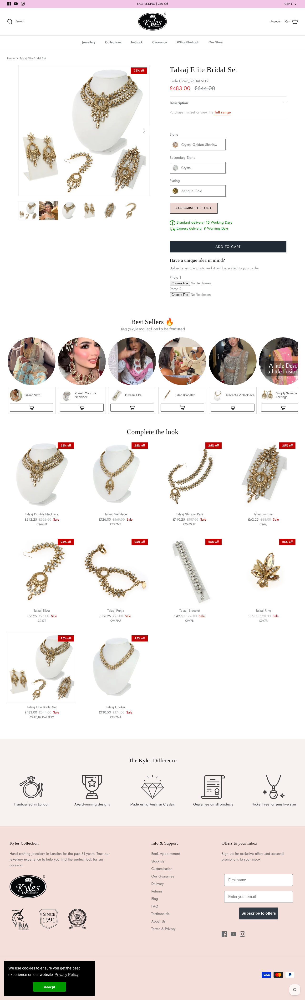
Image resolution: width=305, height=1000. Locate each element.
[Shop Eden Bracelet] (182, 408)
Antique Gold (191, 191)
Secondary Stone (182, 157)
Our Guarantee (162, 876)
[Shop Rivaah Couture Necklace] (82, 408)
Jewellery (89, 42)
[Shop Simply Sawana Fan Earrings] (283, 408)
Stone (174, 134)
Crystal (186, 167)
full (218, 112)
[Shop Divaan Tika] (132, 408)
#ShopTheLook (188, 42)
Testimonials (160, 913)
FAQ (154, 906)
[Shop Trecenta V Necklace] (232, 408)
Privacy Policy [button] (67, 975)
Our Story (215, 42)
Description (179, 103)
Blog (154, 898)
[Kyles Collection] (152, 22)
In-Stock (137, 42)
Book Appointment (165, 853)
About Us (158, 921)
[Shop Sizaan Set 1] (31, 408)
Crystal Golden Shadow (199, 144)
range (226, 112)
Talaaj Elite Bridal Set (33, 58)
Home (11, 58)
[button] (32, 375)
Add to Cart (228, 246)
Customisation (162, 868)
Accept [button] (49, 987)
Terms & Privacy (163, 928)
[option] (84, 130)
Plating (175, 180)
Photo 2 (176, 289)
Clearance (159, 42)
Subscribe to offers (258, 913)
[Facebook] (9, 3)
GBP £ (289, 4)
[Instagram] (23, 3)
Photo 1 (175, 277)
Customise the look (193, 208)
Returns (157, 891)
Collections (113, 42)
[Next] (144, 130)
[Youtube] (16, 3)
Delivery (157, 883)
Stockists (157, 861)
